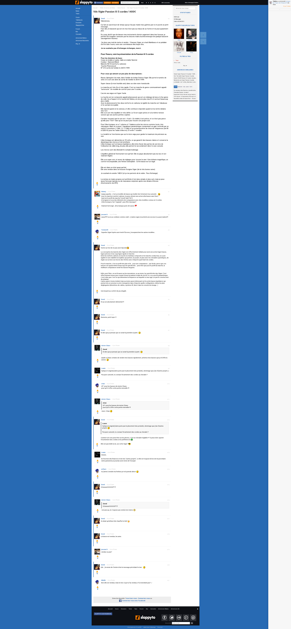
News (77, 11)
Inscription (115, 2)
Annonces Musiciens (82, 40)
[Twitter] (172, 617)
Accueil (78, 8)
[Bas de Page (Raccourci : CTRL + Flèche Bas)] (203, 41)
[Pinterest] (193, 617)
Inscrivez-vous (131, 598)
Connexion (100, 2)
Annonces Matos (81, 38)
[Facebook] (164, 617)
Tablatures (79, 20)
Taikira (275, 1)
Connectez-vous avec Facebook (133, 600)
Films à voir (159, 627)
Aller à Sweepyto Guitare (191, 2)
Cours (78, 17)
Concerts (78, 34)
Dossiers (78, 22)
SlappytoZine (80, 25)
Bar (77, 31)
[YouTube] (179, 617)
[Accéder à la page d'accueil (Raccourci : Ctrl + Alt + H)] (84, 3)
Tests (77, 13)
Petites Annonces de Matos (107, 8)
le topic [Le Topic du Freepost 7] (281, 2)
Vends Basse (121, 8)
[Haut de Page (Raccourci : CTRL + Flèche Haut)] (203, 35)
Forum (78, 29)
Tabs (184, 86)
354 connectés (166, 2)
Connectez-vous (144, 598)
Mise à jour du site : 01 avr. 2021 (135, 627)
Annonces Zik (175, 609)
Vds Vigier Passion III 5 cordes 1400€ (137, 8)
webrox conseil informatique (149, 627)
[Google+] (186, 617)
